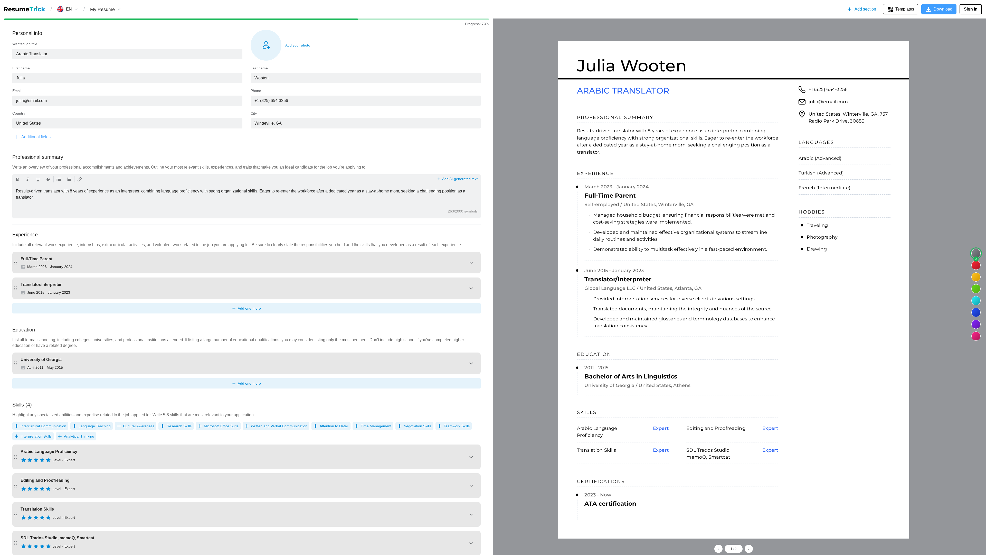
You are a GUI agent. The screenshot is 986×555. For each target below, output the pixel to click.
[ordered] (69, 179)
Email (16, 91)
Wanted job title (24, 44)
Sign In (971, 9)
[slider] (48, 461)
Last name (259, 68)
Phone (256, 91)
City (254, 113)
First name (21, 68)
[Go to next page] (749, 549)
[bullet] (59, 179)
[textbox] (127, 54)
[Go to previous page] (718, 549)
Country (18, 113)
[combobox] (68, 9)
